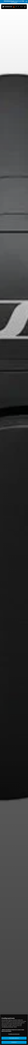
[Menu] (25, 7)
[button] (14, 6)
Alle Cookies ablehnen (14, 1038)
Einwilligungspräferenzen (14, 1034)
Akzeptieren (14, 1042)
